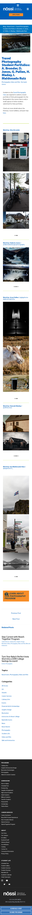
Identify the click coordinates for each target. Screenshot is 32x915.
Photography (6, 82)
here (4, 113)
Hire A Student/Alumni (7, 820)
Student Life (6, 733)
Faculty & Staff (5, 840)
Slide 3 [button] (17, 286)
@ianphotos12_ (8, 468)
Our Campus (4, 835)
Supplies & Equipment (7, 790)
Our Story (4, 833)
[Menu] (18, 5)
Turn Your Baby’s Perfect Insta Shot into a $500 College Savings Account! (15, 659)
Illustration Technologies (7, 770)
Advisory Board (5, 842)
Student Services (5, 868)
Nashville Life (4, 872)
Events (3, 663)
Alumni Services (5, 822)
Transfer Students (6, 799)
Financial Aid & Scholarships (10, 706)
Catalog (3, 847)
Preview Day (4, 788)
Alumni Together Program (8, 824)
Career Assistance (6, 815)
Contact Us (4, 849)
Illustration (4, 643)
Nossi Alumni (6, 727)
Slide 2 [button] (16, 235)
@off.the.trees (7, 408)
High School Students (7, 792)
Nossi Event (11, 26)
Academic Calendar (6, 875)
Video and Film (15, 82)
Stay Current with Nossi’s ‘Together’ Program (13, 638)
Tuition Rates (4, 806)
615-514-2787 (13, 899)
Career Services (5, 641)
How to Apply (5, 783)
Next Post (16, 619)
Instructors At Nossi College (10, 716)
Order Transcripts (5, 877)
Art (3, 689)
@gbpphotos (24, 297)
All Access (5, 686)
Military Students (5, 797)
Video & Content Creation (8, 774)
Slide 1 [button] (15, 235)
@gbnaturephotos (9, 299)
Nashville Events (7, 720)
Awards (4, 693)
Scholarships (4, 804)
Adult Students (5, 795)
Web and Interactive (8, 740)
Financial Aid (4, 801)
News (9, 643)
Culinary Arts (13, 641)
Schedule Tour (5, 786)
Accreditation (5, 844)
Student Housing (5, 870)
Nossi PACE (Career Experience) (9, 817)
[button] (4, 222)
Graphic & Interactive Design (9, 768)
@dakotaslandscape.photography (14, 245)
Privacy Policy (4, 853)
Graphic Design (20, 641)
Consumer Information (7, 851)
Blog (4, 26)
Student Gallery (5, 865)
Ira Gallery (3, 837)
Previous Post (16, 613)
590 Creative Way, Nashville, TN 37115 (15, 902)
